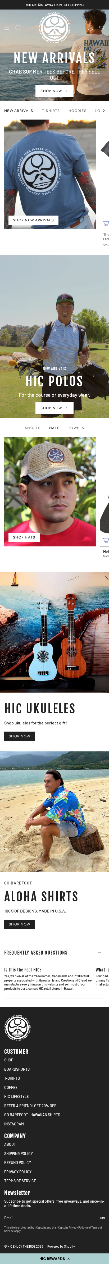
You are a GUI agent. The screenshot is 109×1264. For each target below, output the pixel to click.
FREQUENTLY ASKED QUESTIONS (36, 953)
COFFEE (10, 1087)
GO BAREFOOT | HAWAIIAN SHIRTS (32, 1114)
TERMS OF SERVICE (20, 1181)
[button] (54, 1258)
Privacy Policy (77, 1227)
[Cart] (101, 28)
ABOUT (10, 1144)
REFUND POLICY (17, 1162)
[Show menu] (7, 28)
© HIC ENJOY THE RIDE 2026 (23, 1246)
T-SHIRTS (12, 1078)
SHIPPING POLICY (18, 1153)
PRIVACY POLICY (17, 1172)
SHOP (8, 1060)
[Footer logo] (17, 1028)
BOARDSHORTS (17, 1069)
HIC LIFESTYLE (16, 1096)
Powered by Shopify (61, 1246)
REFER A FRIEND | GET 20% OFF (30, 1105)
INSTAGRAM (14, 1124)
